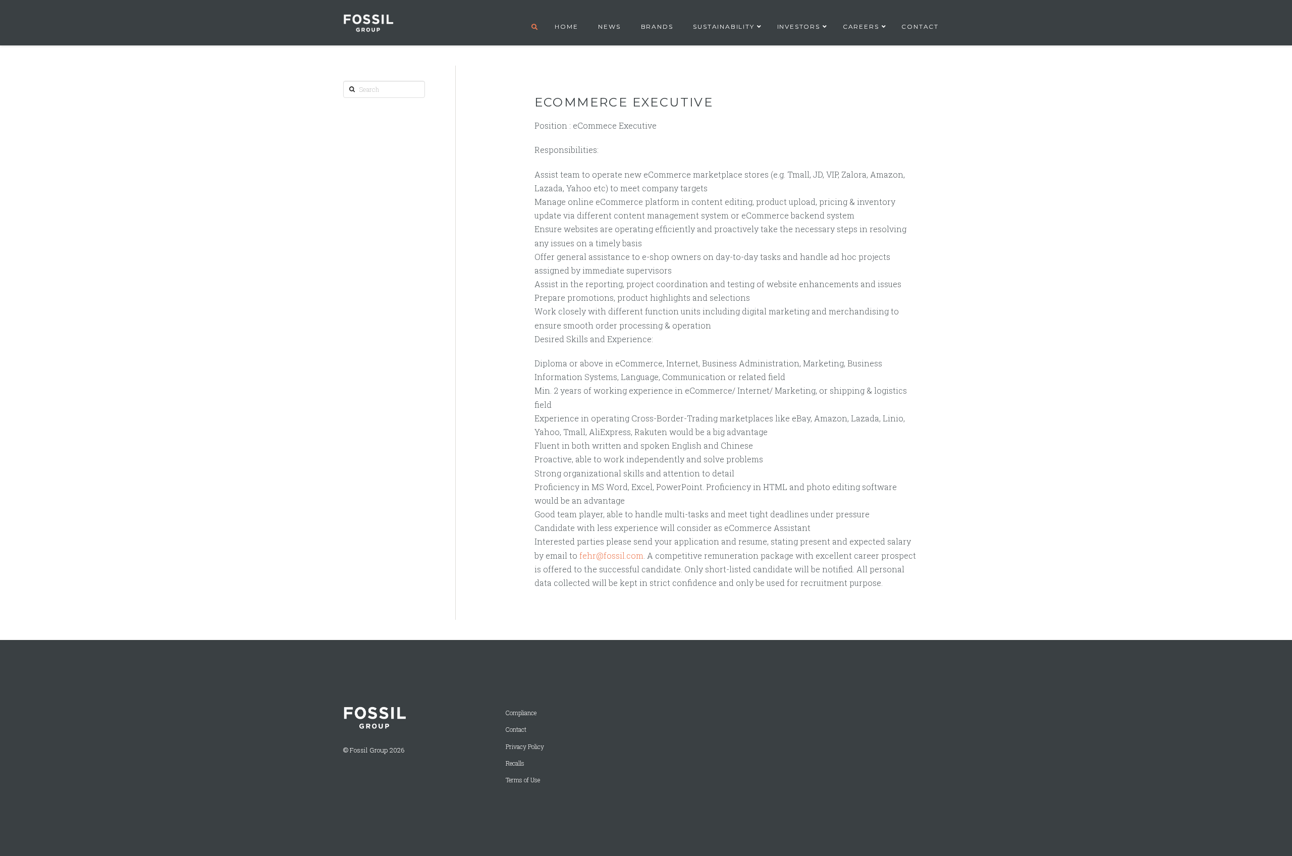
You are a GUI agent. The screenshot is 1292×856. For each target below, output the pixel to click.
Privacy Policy (525, 747)
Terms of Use (523, 780)
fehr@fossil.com (611, 555)
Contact (516, 729)
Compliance (521, 713)
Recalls (515, 763)
